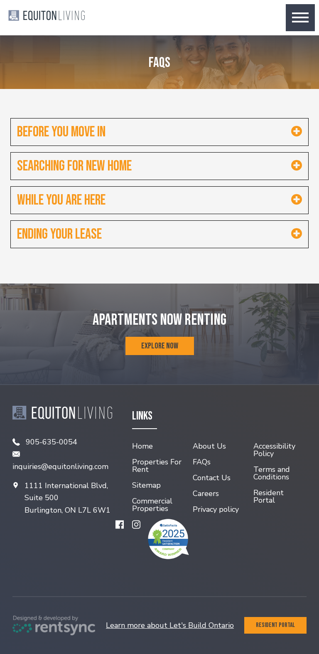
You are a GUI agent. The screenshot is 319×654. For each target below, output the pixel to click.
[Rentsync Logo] (54, 625)
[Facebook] (119, 524)
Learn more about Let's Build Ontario (170, 625)
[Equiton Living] (46, 17)
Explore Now (159, 346)
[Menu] (300, 17)
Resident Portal (275, 625)
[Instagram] (136, 524)
